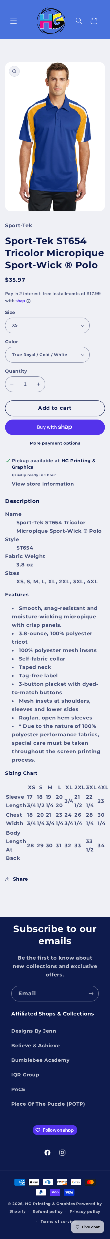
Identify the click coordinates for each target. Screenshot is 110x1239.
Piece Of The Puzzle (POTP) (48, 1104)
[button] (13, 20)
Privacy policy (85, 1211)
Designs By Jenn (33, 1031)
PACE (18, 1089)
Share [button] (20, 879)
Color (11, 341)
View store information (43, 484)
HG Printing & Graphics (50, 1203)
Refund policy (48, 1211)
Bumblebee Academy (40, 1060)
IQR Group (25, 1075)
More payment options (55, 443)
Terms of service (58, 1221)
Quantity (16, 371)
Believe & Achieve (35, 1045)
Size (10, 312)
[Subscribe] (90, 993)
